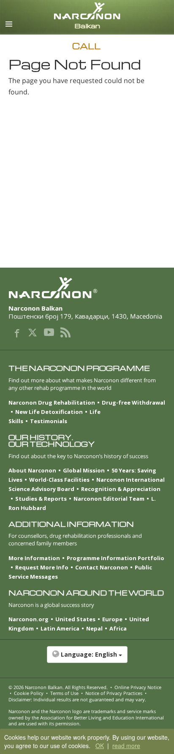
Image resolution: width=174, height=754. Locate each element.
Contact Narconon (101, 567)
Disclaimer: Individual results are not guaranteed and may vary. (77, 699)
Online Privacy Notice (137, 687)
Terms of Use (64, 693)
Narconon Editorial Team (108, 498)
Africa (118, 628)
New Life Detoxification (49, 412)
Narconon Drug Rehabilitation (51, 402)
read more (126, 745)
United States (75, 619)
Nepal (94, 628)
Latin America (60, 628)
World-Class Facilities (59, 479)
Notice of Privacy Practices (113, 693)
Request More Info (41, 567)
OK (99, 745)
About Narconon (32, 470)
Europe (112, 619)
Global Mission (84, 470)
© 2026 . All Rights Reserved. (58, 687)
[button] (87, 658)
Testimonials (48, 421)
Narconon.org (28, 619)
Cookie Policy (29, 693)
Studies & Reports (41, 498)
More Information (34, 558)
